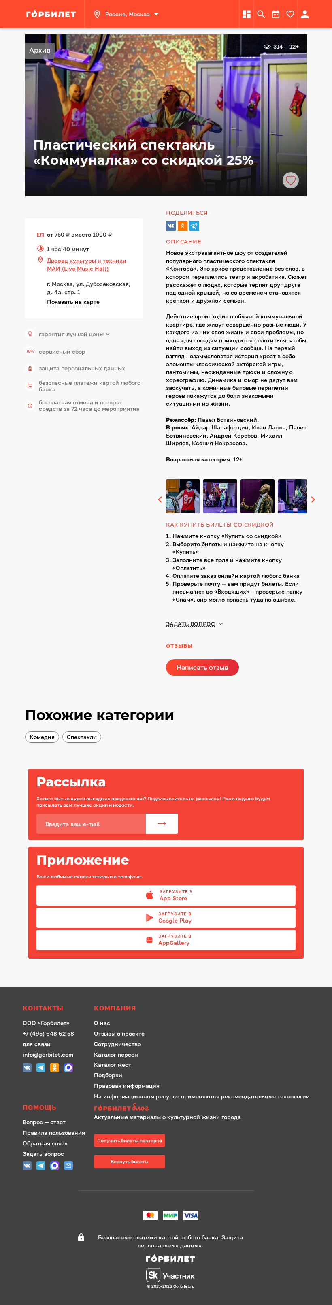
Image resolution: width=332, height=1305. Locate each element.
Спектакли (82, 736)
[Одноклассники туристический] (54, 1068)
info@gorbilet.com (48, 1054)
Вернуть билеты (130, 1161)
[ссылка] (52, 14)
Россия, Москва (127, 14)
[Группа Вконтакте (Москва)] (27, 1068)
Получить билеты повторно (129, 1140)
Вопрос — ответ (44, 1122)
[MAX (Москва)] (68, 1068)
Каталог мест (112, 1064)
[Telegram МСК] (40, 1068)
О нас (102, 1022)
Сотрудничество (117, 1043)
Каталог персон (116, 1054)
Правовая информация (127, 1085)
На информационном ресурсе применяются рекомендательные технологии (202, 1096)
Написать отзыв (202, 667)
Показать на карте (73, 301)
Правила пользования (54, 1132)
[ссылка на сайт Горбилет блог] (202, 1108)
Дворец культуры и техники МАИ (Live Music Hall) (86, 264)
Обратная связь (45, 1143)
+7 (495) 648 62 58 (48, 1033)
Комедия (42, 736)
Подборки (108, 1075)
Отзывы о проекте (119, 1033)
